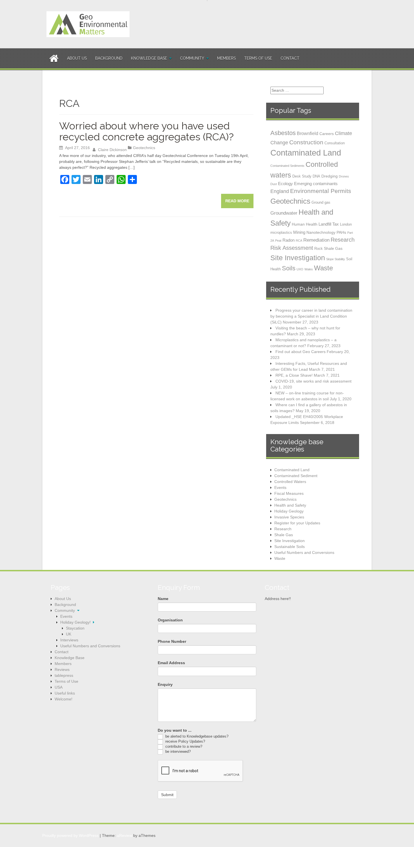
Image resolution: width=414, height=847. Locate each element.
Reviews (62, 669)
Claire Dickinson (112, 149)
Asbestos (283, 132)
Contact (290, 58)
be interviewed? (177, 751)
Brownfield (307, 133)
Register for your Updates (297, 523)
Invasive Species (289, 517)
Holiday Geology (289, 511)
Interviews (69, 640)
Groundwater (283, 213)
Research (343, 240)
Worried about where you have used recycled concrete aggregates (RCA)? (146, 131)
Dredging (329, 176)
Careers (326, 133)
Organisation (170, 620)
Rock (318, 248)
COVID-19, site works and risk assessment (313, 381)
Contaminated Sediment (295, 475)
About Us (77, 58)
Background (109, 58)
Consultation (334, 143)
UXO (300, 269)
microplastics (281, 232)
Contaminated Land (305, 152)
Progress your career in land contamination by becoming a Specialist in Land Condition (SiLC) (311, 316)
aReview (124, 835)
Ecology (285, 183)
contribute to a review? (183, 746)
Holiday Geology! (75, 622)
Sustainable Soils (289, 546)
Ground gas (320, 202)
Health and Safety (290, 505)
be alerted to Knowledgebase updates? (196, 736)
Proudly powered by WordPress (70, 835)
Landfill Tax (329, 224)
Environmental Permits (320, 191)
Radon (288, 240)
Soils (288, 268)
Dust (273, 184)
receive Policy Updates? (184, 741)
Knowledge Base (149, 58)
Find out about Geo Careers (300, 351)
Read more (237, 201)
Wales (308, 269)
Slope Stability (335, 259)
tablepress (64, 675)
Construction (306, 142)
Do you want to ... (175, 730)
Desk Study (301, 176)
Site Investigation (297, 258)
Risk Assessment (291, 248)
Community (192, 58)
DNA (316, 176)
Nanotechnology (320, 232)
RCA (299, 240)
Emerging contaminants (316, 183)
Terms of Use (258, 58)
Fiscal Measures (289, 493)
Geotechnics (144, 147)
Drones (344, 176)
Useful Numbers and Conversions (304, 552)
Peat (278, 240)
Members (226, 58)
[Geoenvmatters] (88, 24)
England (279, 191)
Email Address (171, 662)
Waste (323, 268)
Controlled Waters (290, 481)
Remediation (316, 240)
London (346, 224)
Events (280, 487)
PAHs (341, 232)
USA (59, 687)
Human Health (304, 224)
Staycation (75, 628)
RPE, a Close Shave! (294, 375)
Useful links (65, 693)
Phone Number (172, 641)
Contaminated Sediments (287, 165)
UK (68, 634)
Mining (299, 232)
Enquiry (165, 684)
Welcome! (63, 699)
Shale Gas (333, 248)
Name (163, 598)
